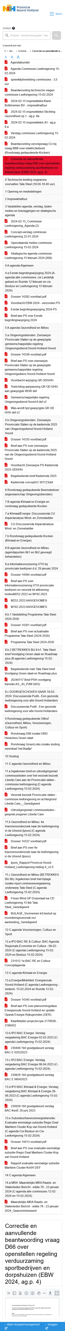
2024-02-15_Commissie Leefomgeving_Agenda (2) (23, 223)
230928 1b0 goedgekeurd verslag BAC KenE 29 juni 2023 (29, 1108)
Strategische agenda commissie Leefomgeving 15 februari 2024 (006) (28, 255)
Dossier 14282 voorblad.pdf (28, 296)
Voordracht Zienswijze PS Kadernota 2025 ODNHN (31, 467)
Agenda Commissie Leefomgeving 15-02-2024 (32, 71)
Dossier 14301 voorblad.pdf (28, 625)
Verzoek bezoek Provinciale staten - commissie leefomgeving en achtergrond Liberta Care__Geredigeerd (31, 799)
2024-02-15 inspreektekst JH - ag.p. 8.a (30, 124)
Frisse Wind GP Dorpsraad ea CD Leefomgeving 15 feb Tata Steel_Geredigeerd (29, 903)
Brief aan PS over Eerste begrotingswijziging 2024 (23, 318)
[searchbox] (27, 35)
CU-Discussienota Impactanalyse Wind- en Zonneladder (29, 526)
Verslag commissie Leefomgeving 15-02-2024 (32, 135)
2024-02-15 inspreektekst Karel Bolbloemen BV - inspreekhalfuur (28, 103)
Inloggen (52, 1324)
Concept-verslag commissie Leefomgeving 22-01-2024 (25, 234)
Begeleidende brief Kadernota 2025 (33, 475)
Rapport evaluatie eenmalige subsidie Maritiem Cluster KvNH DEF (32, 1165)
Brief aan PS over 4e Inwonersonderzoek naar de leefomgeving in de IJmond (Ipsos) (31, 852)
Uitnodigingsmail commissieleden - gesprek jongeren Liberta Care (30, 812)
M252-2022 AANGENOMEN (28, 600)
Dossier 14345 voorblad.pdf (28, 999)
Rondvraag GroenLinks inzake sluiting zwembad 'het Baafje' (32, 746)
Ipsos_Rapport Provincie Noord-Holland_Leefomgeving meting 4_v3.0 (29, 865)
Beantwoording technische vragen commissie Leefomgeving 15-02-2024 (30, 92)
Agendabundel (20, 62)
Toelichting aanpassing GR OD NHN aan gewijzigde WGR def (31, 389)
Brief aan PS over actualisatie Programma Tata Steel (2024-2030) (27, 633)
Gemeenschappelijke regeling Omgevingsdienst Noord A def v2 (27, 399)
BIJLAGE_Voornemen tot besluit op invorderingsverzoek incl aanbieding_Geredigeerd (30, 918)
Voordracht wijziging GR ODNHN (31, 380)
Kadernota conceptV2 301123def (31, 482)
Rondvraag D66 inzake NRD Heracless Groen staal (26, 736)
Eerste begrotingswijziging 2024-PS (33, 309)
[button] (56, 35)
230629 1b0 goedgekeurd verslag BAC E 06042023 (29, 1077)
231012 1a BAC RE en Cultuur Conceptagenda (27, 963)
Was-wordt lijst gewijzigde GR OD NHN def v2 (29, 410)
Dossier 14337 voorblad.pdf (28, 841)
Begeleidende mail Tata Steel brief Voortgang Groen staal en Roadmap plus (31, 671)
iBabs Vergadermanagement (23, 1324)
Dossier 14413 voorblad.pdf (28, 1141)
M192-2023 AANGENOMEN (28, 606)
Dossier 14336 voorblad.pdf (28, 354)
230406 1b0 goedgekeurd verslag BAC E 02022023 (29, 1050)
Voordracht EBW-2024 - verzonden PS (35, 303)
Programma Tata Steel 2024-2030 (32, 642)
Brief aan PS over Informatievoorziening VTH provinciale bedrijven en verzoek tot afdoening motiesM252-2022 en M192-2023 (29, 587)
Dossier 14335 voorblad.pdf (28, 439)
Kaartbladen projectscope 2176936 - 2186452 (31, 1023)
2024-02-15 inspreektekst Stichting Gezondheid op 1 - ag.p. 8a (30, 114)
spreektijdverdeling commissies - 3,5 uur (31, 81)
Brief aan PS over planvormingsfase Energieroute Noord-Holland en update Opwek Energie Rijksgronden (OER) (31, 1010)
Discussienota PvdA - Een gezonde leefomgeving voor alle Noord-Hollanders (31, 709)
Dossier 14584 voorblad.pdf (28, 574)
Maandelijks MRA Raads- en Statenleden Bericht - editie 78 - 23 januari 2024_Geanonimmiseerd (31, 1206)
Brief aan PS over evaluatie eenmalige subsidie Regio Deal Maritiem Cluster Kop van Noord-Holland (32, 1152)
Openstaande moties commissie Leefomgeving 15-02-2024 (28, 245)
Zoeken (7, 28)
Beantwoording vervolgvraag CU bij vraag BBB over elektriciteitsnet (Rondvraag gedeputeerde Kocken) (31, 148)
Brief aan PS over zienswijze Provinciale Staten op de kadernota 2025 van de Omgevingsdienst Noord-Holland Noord (31, 452)
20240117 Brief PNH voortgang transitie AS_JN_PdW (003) (28, 682)
